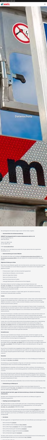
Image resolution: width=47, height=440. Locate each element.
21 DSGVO (26, 430)
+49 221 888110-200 (11, 1)
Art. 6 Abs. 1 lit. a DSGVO (13, 360)
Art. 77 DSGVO (28, 437)
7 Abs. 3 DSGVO (22, 424)
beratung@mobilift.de (9, 246)
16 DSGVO (15, 426)
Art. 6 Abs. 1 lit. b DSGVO (6, 344)
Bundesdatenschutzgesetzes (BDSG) (9, 258)
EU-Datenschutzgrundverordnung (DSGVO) (30, 256)
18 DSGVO (24, 428)
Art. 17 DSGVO (28, 426)
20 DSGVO (19, 433)
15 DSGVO (14, 422)
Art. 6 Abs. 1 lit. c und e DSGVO (7, 406)
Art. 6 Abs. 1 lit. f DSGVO (6, 285)
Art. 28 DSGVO (36, 409)
